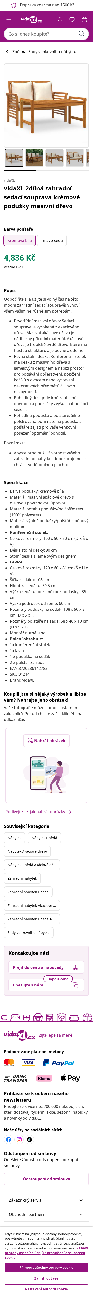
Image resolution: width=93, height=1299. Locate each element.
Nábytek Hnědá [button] (44, 837)
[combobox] (46, 34)
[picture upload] (46, 775)
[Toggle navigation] (9, 20)
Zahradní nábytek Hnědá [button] (28, 892)
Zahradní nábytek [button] (22, 878)
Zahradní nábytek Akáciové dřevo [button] (34, 905)
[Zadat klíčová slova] (81, 33)
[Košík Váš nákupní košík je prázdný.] (84, 19)
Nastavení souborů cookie (46, 1289)
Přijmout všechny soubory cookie (46, 1267)
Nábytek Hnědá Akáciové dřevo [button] (33, 864)
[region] (46, 1261)
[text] (19, 259)
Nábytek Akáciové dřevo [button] (27, 851)
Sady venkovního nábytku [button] (29, 932)
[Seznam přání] (72, 19)
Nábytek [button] (14, 837)
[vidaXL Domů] (31, 19)
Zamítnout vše (46, 1278)
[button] (46, 1200)
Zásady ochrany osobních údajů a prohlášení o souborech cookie (46, 1253)
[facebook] (8, 1139)
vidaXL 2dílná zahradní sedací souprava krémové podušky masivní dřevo (42, 197)
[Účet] (60, 19)
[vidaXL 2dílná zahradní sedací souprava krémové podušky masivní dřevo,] (46, 105)
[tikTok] (29, 1139)
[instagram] (19, 1139)
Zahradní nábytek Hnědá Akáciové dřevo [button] (34, 919)
